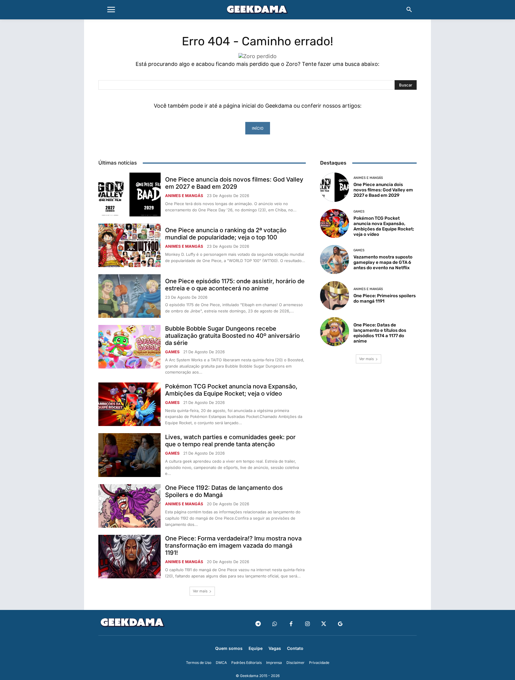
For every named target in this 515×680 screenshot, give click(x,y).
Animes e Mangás (184, 196)
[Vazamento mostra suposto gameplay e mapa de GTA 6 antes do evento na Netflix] (334, 259)
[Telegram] (258, 624)
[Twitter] (324, 624)
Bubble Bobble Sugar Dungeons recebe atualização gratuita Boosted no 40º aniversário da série (232, 335)
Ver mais (200, 591)
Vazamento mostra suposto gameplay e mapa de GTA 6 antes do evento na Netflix (382, 262)
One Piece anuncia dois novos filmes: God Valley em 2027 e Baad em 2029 (234, 183)
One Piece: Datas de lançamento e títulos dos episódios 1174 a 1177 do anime (379, 333)
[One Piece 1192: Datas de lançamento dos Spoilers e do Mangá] (129, 506)
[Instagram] (307, 624)
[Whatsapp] (274, 624)
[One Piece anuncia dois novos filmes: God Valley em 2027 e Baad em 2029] (129, 194)
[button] (409, 9)
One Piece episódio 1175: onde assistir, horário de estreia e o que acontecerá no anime (235, 285)
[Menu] (111, 10)
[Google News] (340, 624)
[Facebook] (291, 624)
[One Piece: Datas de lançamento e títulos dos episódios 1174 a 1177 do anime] (334, 331)
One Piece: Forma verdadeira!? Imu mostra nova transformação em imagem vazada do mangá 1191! (233, 545)
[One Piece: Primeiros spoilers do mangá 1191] (334, 295)
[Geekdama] (257, 10)
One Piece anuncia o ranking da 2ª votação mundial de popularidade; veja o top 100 (225, 234)
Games (172, 352)
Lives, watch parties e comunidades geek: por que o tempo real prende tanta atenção (230, 440)
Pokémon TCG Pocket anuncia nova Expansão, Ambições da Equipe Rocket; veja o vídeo (231, 390)
